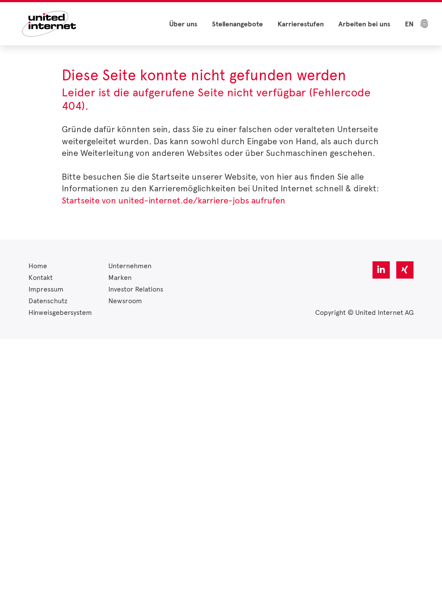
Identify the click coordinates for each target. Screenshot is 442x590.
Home (37, 266)
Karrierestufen (301, 24)
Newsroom (125, 301)
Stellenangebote (237, 24)
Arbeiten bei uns (364, 24)
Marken (120, 277)
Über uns (183, 24)
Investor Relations (135, 289)
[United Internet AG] (49, 23)
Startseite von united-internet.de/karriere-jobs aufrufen (173, 200)
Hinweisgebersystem (60, 312)
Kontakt (40, 277)
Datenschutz (47, 301)
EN (409, 24)
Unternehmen (130, 266)
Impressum (45, 289)
